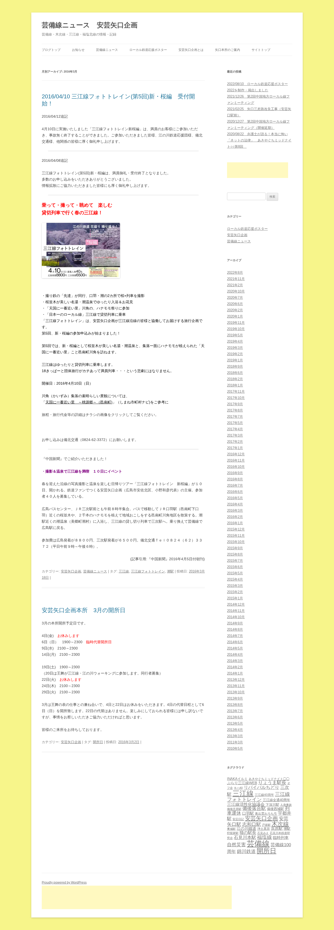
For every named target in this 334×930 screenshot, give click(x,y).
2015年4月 (235, 579)
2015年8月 (235, 554)
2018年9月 (235, 366)
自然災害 (236, 844)
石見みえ (263, 832)
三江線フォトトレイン (148, 571)
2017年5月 (235, 423)
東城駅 (231, 828)
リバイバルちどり (261, 787)
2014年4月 (235, 655)
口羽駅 (248, 813)
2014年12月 (236, 604)
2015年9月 (235, 548)
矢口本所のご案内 (227, 50)
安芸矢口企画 (71, 571)
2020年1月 (235, 316)
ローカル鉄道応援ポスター (148, 50)
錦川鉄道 (246, 851)
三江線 (124, 571)
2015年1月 (235, 598)
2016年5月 (235, 498)
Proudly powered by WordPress (64, 882)
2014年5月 (235, 648)
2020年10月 (236, 291)
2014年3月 (235, 661)
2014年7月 (235, 636)
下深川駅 (272, 805)
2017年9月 (235, 404)
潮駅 (170, 571)
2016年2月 (235, 517)
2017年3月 (235, 435)
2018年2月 (235, 379)
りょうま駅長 (272, 782)
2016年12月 (236, 454)
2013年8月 (235, 705)
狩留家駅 (232, 832)
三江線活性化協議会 (246, 804)
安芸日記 (238, 819)
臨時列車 (281, 837)
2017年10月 (236, 398)
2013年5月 (235, 723)
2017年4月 (235, 429)
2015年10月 (236, 542)
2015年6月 (235, 567)
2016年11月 (236, 460)
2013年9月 (235, 698)
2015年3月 (235, 586)
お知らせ (78, 50)
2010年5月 (235, 748)
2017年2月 (235, 442)
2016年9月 (235, 473)
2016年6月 (235, 492)
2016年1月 (235, 523)
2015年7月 (235, 561)
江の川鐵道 (246, 828)
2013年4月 (235, 730)
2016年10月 (236, 467)
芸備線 (258, 843)
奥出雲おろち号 (266, 813)
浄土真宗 (263, 829)
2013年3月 (235, 736)
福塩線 (264, 837)
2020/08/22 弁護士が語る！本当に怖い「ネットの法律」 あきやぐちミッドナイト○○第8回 (259, 140)
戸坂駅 (266, 824)
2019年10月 (236, 329)
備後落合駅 (254, 808)
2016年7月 (235, 485)
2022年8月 (235, 273)
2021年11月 (236, 279)
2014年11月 (236, 611)
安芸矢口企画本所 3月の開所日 (84, 610)
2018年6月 (235, 373)
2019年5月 (235, 335)
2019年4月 (235, 341)
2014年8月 (235, 629)
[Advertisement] (257, 170)
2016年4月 (235, 504)
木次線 (280, 824)
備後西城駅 (275, 809)
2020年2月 (235, 310)
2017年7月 (235, 417)
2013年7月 (235, 711)
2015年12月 (236, 529)
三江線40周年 (264, 795)
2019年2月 (235, 354)
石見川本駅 (245, 837)
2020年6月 (235, 304)
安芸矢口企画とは (191, 50)
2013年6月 (235, 717)
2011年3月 (235, 742)
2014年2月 (235, 667)
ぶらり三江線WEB (242, 783)
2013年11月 (236, 686)
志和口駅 (251, 824)
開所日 (98, 742)
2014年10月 (236, 617)
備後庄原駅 (234, 808)
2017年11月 (236, 392)
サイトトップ (261, 50)
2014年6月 (235, 642)
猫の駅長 (248, 832)
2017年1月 (235, 448)
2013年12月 (236, 680)
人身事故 (286, 804)
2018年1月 (235, 385)
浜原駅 (277, 828)
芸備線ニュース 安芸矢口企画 (90, 25)
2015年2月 (235, 592)
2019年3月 (235, 348)
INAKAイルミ (237, 779)
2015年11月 (236, 536)
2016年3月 (235, 510)
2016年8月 (235, 479)
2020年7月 (235, 298)
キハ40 (238, 787)
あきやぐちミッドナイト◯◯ (269, 779)
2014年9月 (235, 623)
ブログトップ (51, 50)
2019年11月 (236, 323)
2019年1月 (235, 360)
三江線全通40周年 (276, 800)
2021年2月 (235, 285)
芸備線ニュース (107, 50)
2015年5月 (235, 573)
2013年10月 (236, 692)
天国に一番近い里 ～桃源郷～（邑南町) (78, 402)
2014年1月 (235, 673)
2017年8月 (235, 410)
